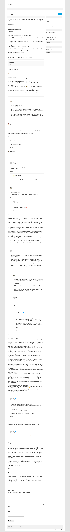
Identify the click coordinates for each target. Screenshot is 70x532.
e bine (23, 57)
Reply (9, 97)
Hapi (46, 32)
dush (11, 123)
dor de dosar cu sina (49, 19)
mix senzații (13, 57)
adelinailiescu (12, 151)
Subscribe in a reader (49, 54)
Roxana (11, 472)
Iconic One (51, 529)
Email (9, 511)
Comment (10, 494)
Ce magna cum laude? (49, 26)
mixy (14, 140)
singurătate (26, 57)
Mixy (10, 4)
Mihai (11, 214)
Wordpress (61, 529)
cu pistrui (11, 64)
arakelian (14, 100)
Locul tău (47, 21)
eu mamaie (47, 23)
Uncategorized (17, 57)
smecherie (30, 57)
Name (9, 506)
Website (9, 515)
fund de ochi (40, 64)
